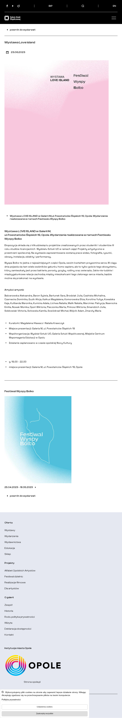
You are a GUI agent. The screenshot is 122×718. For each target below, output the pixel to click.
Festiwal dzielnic (13, 576)
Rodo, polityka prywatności (19, 617)
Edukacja (9, 548)
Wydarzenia (11, 536)
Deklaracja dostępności (17, 628)
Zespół (8, 605)
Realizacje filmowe (15, 582)
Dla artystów (11, 588)
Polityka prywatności (11, 699)
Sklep (7, 554)
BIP (51, 6)
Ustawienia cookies (45, 707)
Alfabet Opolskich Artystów (19, 570)
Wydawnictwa (12, 542)
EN (114, 6)
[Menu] (114, 18)
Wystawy (9, 530)
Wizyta (8, 623)
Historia (8, 611)
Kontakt (9, 634)
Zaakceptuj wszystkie (44, 713)
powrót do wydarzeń (22, 29)
